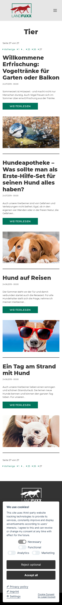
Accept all (31, 575)
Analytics (23, 553)
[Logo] (21, 10)
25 (29, 49)
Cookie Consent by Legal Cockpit (46, 595)
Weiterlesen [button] (20, 106)
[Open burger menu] (55, 10)
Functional (34, 547)
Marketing (48, 553)
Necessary (34, 541)
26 (34, 49)
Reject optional (31, 564)
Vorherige (9, 49)
